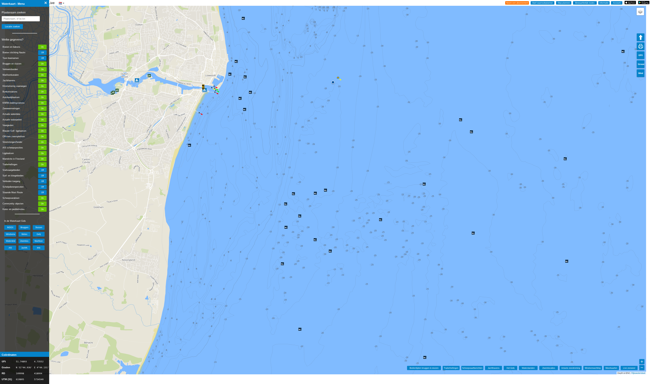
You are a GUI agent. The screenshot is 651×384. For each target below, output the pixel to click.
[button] (203, 87)
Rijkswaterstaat (638, 372)
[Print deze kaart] (640, 46)
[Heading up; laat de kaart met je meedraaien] (640, 37)
